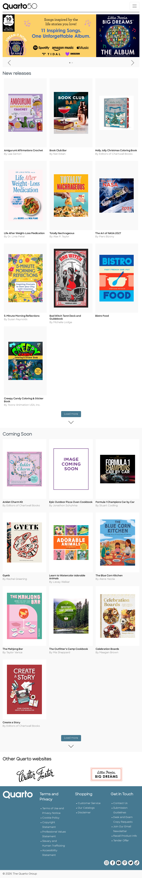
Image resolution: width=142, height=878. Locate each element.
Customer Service (89, 803)
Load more (72, 414)
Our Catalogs (86, 808)
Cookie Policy (50, 818)
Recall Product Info (125, 836)
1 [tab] (70, 63)
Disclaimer (84, 812)
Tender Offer (121, 840)
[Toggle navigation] (134, 6)
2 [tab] (72, 63)
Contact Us (120, 803)
